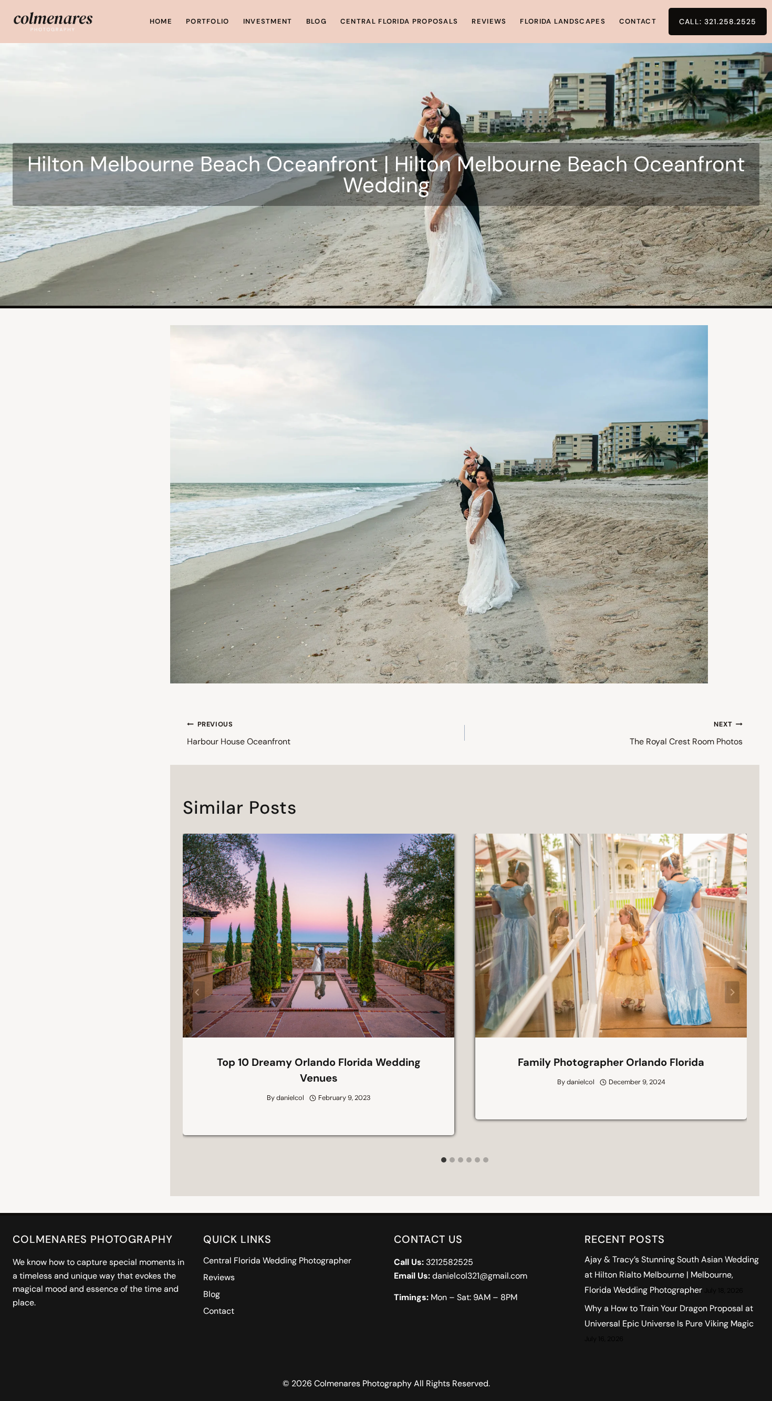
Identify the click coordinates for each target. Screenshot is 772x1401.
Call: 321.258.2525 (717, 21)
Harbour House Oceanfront (238, 733)
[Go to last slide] (197, 992)
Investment (268, 21)
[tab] (443, 1160)
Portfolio (207, 21)
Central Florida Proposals (399, 21)
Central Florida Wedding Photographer (277, 1260)
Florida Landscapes (562, 21)
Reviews (489, 21)
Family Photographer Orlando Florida (611, 1062)
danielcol (290, 1097)
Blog (316, 21)
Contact (637, 21)
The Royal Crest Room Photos (686, 733)
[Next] (732, 992)
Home (161, 21)
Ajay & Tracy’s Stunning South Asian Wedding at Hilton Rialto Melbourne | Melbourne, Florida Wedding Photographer (672, 1274)
